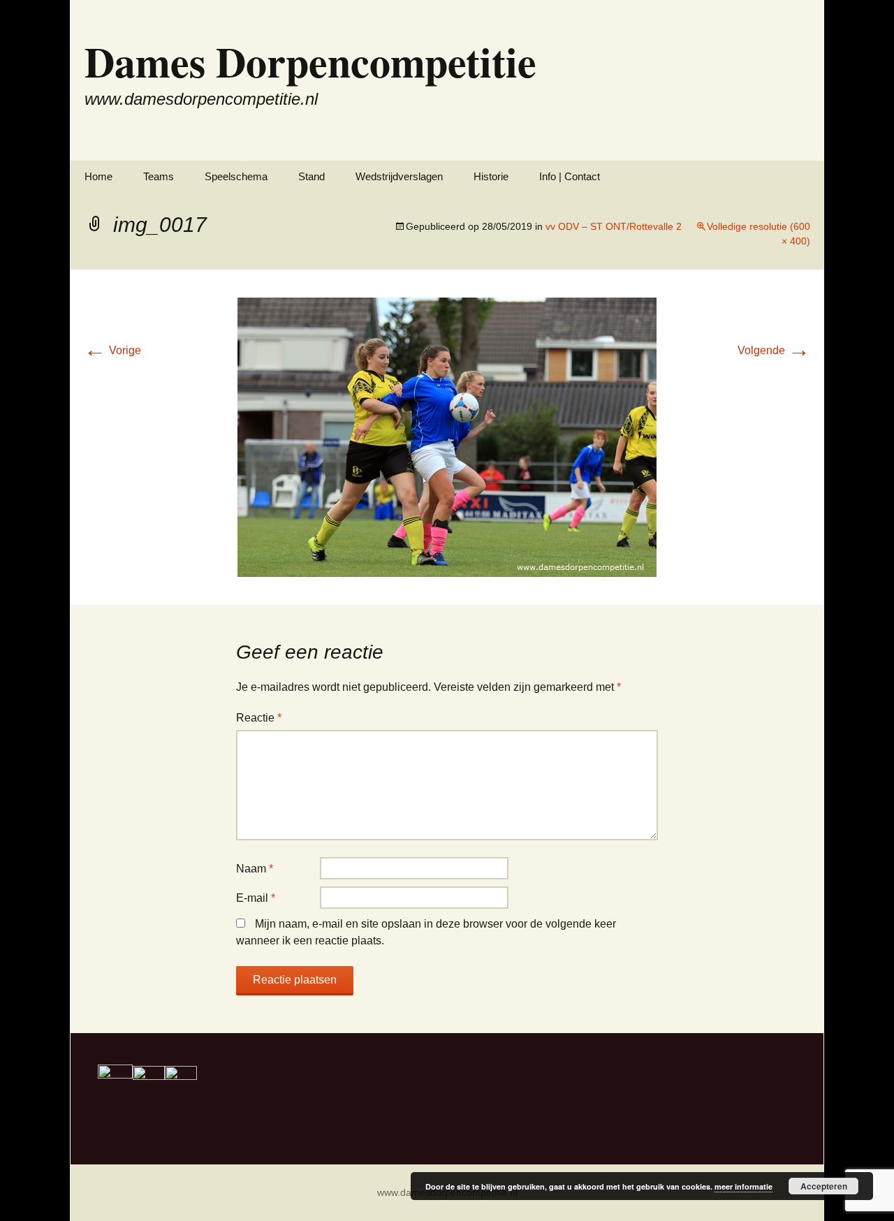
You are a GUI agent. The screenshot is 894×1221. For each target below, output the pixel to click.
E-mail (255, 898)
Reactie (258, 718)
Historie (491, 176)
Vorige (112, 350)
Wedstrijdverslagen (399, 176)
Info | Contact (569, 176)
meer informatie (743, 1186)
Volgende (774, 350)
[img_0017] (447, 436)
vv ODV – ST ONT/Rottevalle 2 (613, 226)
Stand (311, 176)
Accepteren (823, 1186)
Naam (254, 869)
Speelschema (236, 176)
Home (98, 176)
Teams (158, 176)
